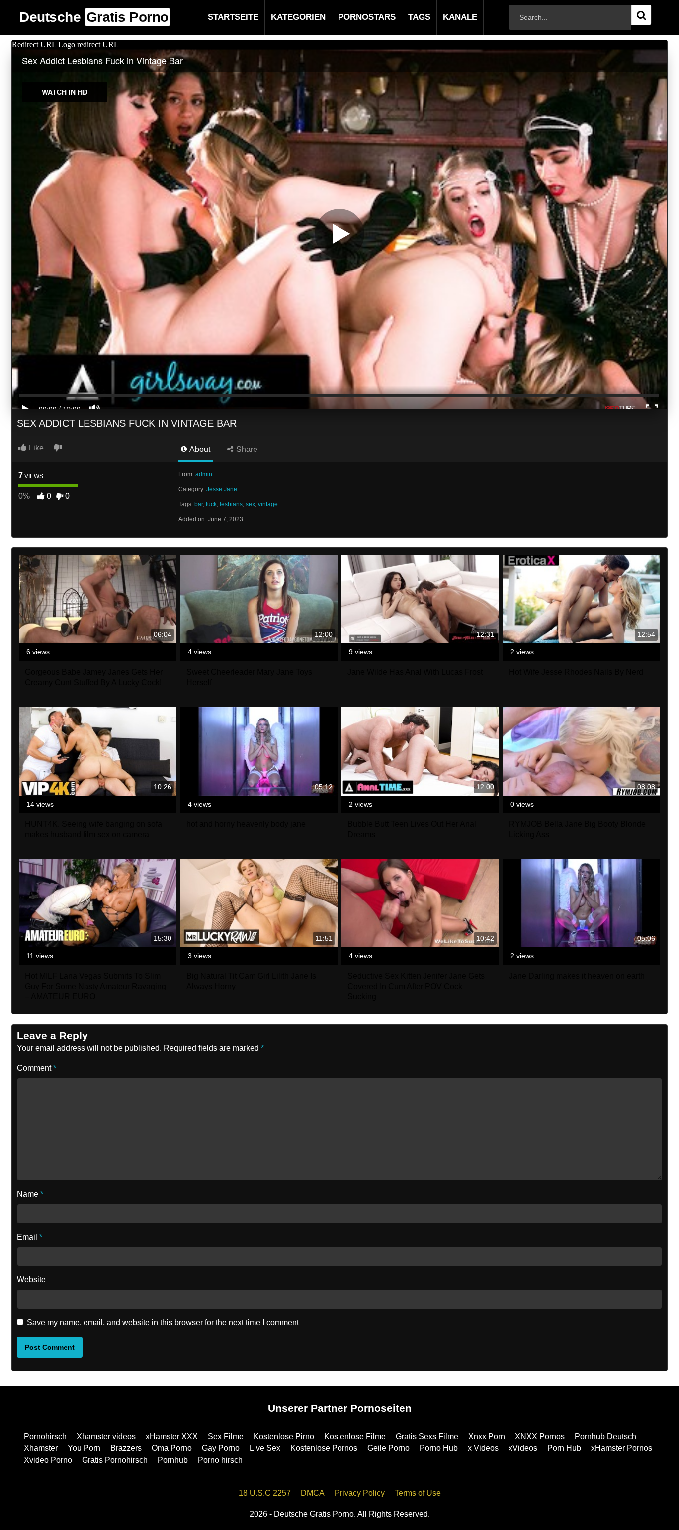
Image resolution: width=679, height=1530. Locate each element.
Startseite (217, 17)
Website (31, 1279)
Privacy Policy (360, 1493)
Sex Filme (226, 1436)
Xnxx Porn (486, 1436)
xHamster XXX (172, 1436)
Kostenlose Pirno (284, 1436)
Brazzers (126, 1448)
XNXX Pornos (540, 1436)
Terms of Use (418, 1493)
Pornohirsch (45, 1436)
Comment (36, 1068)
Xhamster (41, 1448)
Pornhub (173, 1460)
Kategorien (282, 17)
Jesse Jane (221, 489)
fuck (211, 504)
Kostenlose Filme (355, 1436)
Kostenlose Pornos (323, 1448)
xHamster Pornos (621, 1448)
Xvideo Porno (48, 1460)
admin (203, 474)
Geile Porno (388, 1448)
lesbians (231, 504)
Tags (403, 17)
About (199, 449)
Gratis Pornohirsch (115, 1460)
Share (245, 449)
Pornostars (351, 17)
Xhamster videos (106, 1436)
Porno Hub (439, 1448)
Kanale (444, 17)
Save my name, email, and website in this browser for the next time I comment (163, 1322)
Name (30, 1194)
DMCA (313, 1493)
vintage (268, 504)
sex (250, 504)
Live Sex (265, 1448)
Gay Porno (221, 1448)
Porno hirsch (220, 1460)
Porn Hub (564, 1448)
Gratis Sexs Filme (427, 1436)
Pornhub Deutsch (605, 1436)
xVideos (523, 1448)
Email (29, 1237)
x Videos (483, 1448)
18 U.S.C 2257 (265, 1493)
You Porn (84, 1448)
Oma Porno (172, 1448)
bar (198, 504)
